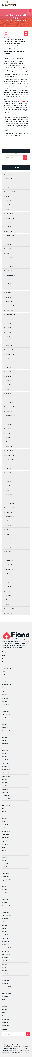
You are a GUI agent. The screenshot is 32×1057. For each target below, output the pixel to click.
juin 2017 (8, 196)
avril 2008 (8, 591)
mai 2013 (8, 328)
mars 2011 (8, 437)
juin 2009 (8, 529)
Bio (3, 658)
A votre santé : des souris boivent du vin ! (14, 52)
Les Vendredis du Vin (8, 665)
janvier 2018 (9, 178)
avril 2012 (8, 385)
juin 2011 (8, 424)
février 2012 (9, 393)
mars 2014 (9, 292)
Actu (3, 655)
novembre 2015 (10, 235)
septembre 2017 (10, 191)
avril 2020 (8, 174)
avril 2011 (8, 433)
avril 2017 (8, 205)
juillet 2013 (9, 319)
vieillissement (9, 48)
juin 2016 (8, 222)
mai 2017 (8, 200)
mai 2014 (8, 284)
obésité (23, 41)
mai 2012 (8, 380)
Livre (3, 671)
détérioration (18, 39)
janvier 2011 (9, 446)
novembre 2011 (10, 407)
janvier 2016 (9, 231)
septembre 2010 (10, 464)
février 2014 (9, 297)
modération (16, 41)
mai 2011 (8, 429)
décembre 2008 (10, 556)
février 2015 (9, 257)
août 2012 (8, 367)
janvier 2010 (9, 499)
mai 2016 (8, 227)
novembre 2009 (10, 508)
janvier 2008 (9, 604)
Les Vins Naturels (7, 668)
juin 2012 (8, 376)
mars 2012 (8, 389)
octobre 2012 (9, 358)
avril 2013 (8, 332)
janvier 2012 (9, 398)
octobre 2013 (9, 310)
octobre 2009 (9, 512)
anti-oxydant (10, 39)
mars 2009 (9, 543)
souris (20, 46)
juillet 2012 (9, 371)
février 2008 (9, 600)
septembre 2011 (10, 415)
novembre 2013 (10, 306)
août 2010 (8, 468)
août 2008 (8, 573)
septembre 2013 (10, 314)
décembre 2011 (10, 402)
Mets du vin (5, 678)
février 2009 (9, 547)
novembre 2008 (10, 560)
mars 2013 (8, 336)
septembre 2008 (10, 569)
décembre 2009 (10, 503)
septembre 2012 (10, 363)
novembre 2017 (10, 183)
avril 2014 (8, 288)
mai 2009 (8, 534)
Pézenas (4, 681)
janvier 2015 (9, 262)
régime (11, 43)
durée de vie (8, 41)
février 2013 (9, 341)
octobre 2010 (9, 459)
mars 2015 (8, 253)
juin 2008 (8, 582)
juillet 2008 (9, 578)
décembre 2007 (10, 608)
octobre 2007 (9, 613)
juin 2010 (8, 477)
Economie (5, 662)
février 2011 (9, 442)
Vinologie (8, 37)
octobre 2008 (9, 565)
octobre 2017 (9, 187)
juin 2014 (8, 279)
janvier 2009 (9, 551)
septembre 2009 (10, 516)
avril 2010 (8, 486)
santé (16, 46)
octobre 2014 (9, 271)
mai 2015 (8, 244)
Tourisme (4, 688)
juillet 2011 (9, 420)
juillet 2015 (9, 240)
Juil (26, 33)
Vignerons (5, 691)
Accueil (8, 20)
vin (15, 48)
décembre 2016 (10, 213)
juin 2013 (8, 323)
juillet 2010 (9, 472)
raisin (6, 43)
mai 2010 (8, 481)
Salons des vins (6, 684)
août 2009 (8, 521)
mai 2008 (8, 587)
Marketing (5, 675)
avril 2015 (8, 249)
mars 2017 (8, 209)
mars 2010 (8, 490)
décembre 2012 (10, 350)
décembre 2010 (10, 450)
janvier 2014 (9, 301)
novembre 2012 (10, 354)
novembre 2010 (10, 455)
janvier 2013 (9, 345)
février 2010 (9, 494)
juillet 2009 (9, 525)
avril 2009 (8, 538)
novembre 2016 (10, 218)
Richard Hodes (9, 46)
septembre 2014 (10, 275)
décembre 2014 (10, 266)
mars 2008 (9, 595)
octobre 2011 (9, 411)
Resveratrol (17, 43)
